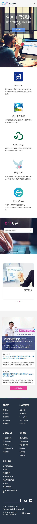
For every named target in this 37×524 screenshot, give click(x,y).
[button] (35, 3)
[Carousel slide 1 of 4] (14, 301)
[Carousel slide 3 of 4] (19, 301)
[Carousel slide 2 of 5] (15, 65)
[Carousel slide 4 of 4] (22, 301)
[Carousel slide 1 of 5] (13, 65)
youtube (26, 500)
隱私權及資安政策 (13, 506)
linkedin (31, 500)
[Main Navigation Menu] (35, 3)
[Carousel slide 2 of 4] (17, 301)
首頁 (4, 506)
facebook (20, 500)
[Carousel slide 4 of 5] (21, 65)
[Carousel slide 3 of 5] (18, 65)
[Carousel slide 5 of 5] (24, 65)
